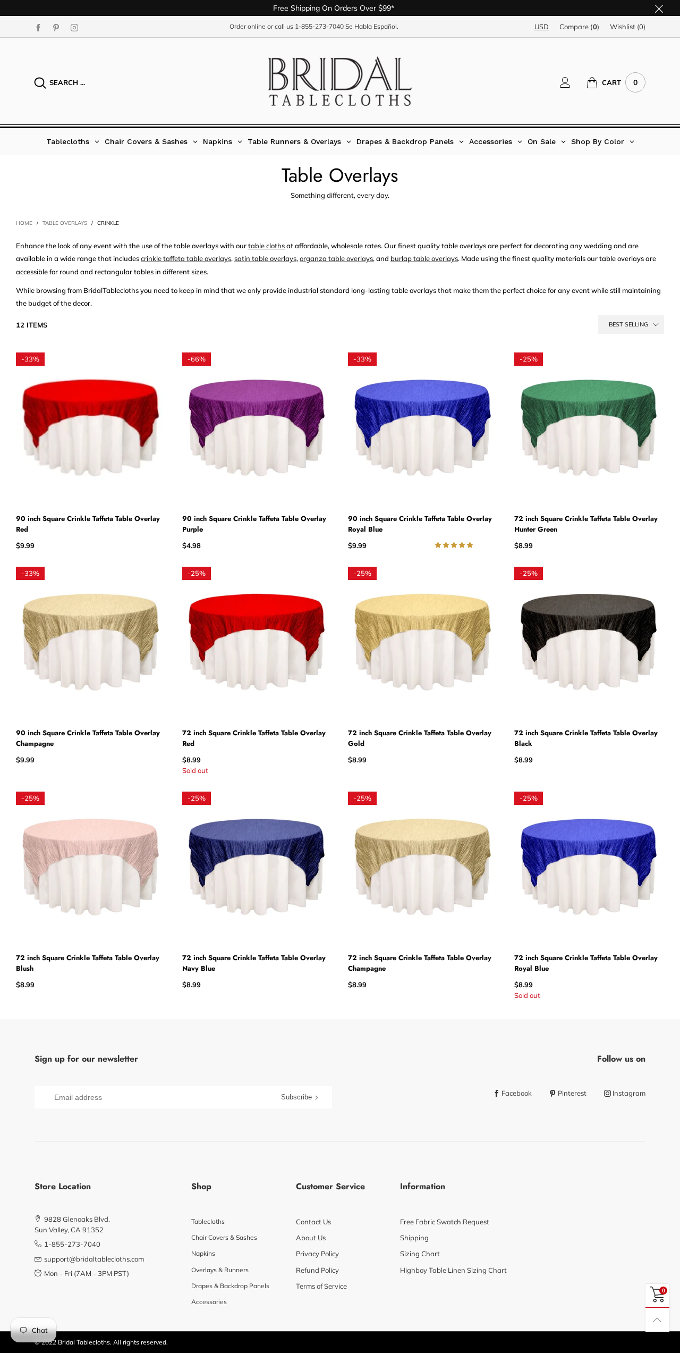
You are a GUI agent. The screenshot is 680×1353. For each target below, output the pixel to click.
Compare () (579, 26)
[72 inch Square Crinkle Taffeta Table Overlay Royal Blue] (589, 867)
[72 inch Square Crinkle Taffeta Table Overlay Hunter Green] (589, 427)
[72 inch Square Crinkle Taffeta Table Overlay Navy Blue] (257, 867)
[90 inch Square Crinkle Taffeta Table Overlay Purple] (257, 427)
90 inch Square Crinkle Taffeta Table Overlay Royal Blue (420, 524)
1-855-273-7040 (319, 26)
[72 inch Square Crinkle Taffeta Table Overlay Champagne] (423, 867)
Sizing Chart (420, 1253)
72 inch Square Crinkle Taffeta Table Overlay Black (586, 738)
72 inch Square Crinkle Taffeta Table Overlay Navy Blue (254, 963)
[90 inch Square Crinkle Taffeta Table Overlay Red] (91, 427)
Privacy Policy (317, 1253)
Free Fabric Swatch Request (444, 1221)
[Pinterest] (56, 27)
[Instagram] (74, 27)
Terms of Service (321, 1286)
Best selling (628, 324)
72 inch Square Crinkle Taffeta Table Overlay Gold (419, 738)
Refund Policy (317, 1270)
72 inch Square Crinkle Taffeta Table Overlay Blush (87, 963)
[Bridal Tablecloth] (340, 81)
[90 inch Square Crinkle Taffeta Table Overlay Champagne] (91, 642)
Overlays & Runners (220, 1270)
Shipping (414, 1237)
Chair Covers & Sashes (224, 1237)
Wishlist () (627, 26)
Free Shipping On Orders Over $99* (333, 8)
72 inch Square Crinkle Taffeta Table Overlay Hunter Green (586, 524)
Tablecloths (208, 1221)
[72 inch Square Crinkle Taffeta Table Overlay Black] (589, 642)
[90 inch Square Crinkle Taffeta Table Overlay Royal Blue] (423, 427)
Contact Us (313, 1221)
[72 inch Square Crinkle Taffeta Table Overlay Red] (257, 642)
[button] (454, 545)
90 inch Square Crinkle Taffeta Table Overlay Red (88, 524)
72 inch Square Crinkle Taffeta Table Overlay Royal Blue (586, 963)
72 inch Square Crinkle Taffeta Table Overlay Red (254, 738)
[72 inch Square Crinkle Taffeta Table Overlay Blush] (91, 867)
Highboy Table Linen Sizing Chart (453, 1270)
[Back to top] (657, 1320)
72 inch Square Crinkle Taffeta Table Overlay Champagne (419, 963)
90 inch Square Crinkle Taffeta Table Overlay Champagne (88, 738)
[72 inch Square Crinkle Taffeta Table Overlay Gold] (423, 642)
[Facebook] (38, 27)
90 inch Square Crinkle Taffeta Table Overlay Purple (254, 524)
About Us (311, 1237)
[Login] (573, 82)
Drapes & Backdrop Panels (230, 1286)
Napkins (203, 1253)
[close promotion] (659, 8)
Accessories (209, 1302)
